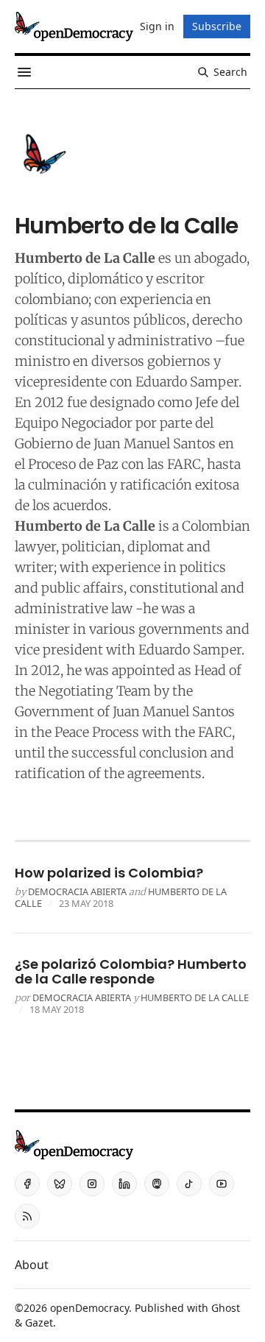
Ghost (225, 1308)
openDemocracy (89, 1308)
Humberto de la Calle (195, 997)
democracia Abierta (77, 891)
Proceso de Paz (73, 464)
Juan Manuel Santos (154, 443)
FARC (184, 464)
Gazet (39, 1322)
